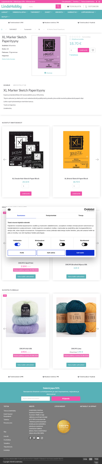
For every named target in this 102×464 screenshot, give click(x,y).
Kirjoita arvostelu (77, 39)
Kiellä (22, 253)
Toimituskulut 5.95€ (16, 22)
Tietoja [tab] (80, 215)
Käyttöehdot (41, 459)
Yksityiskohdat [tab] (51, 215)
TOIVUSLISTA (75, 6)
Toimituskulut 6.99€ (16, 376)
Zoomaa (49, 73)
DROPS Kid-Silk (26, 349)
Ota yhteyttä (66, 1)
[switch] (40, 244)
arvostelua (86, 37)
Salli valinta (51, 253)
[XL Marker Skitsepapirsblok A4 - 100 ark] (48, 52)
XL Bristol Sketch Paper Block (76, 178)
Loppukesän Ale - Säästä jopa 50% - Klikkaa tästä (18, 1)
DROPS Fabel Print (25, 263)
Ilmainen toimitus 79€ (52, 22)
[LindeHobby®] (11, 6)
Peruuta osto (8, 423)
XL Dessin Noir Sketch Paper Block (25, 178)
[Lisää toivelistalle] (92, 50)
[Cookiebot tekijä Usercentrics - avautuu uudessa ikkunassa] (85, 209)
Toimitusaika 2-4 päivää (87, 22)
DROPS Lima (76, 349)
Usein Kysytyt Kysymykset (8, 415)
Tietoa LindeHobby (87, 1)
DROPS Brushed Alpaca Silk (76, 264)
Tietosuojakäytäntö (54, 459)
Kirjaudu (66, 398)
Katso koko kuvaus (8, 59)
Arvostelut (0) (19, 85)
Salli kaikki (80, 253)
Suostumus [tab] (21, 215)
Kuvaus (7, 85)
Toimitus (76, 1)
